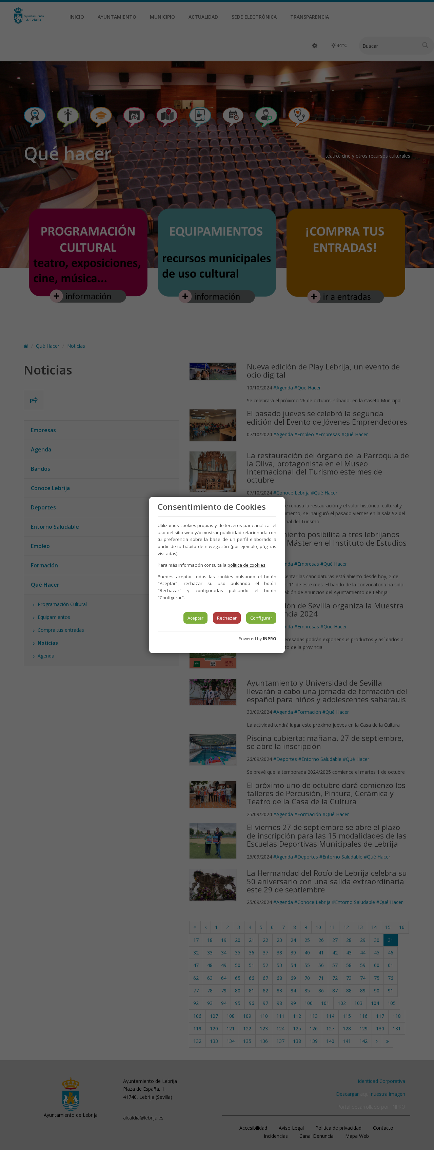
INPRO (269, 639)
